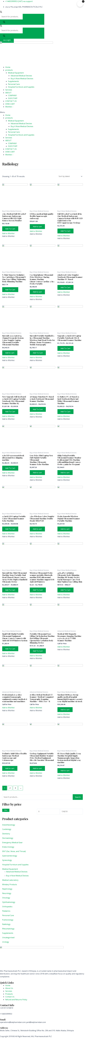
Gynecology (7, 860)
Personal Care (14, 84)
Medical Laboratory (10, 880)
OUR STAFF (12, 98)
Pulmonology (7, 920)
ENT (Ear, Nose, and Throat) (14, 851)
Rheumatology (8, 928)
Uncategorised (8, 937)
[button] (42, 112)
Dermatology (7, 838)
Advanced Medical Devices (21, 75)
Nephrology (7, 889)
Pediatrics (6, 911)
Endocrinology (8, 847)
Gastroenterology (9, 856)
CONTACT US (11, 101)
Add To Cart (10, 229)
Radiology (6, 924)
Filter (5, 810)
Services (8, 90)
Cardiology (6, 829)
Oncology (6, 898)
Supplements (13, 81)
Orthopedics (7, 906)
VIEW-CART (10, 104)
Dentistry (6, 833)
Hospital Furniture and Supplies (21, 87)
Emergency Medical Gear (12, 842)
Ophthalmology (8, 902)
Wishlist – (9, 106)
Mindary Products (9, 884)
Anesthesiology (8, 825)
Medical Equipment (16, 73)
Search (78, 797)
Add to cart (37, 226)
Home (7, 67)
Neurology (6, 893)
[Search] (4, 22)
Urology (5, 942)
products (9, 70)
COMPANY (12, 95)
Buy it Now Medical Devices (22, 78)
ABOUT (8, 92)
